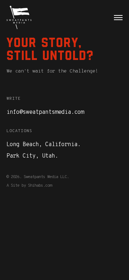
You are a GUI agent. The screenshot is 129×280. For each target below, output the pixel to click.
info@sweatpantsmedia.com (45, 112)
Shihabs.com (40, 185)
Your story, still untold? (50, 49)
